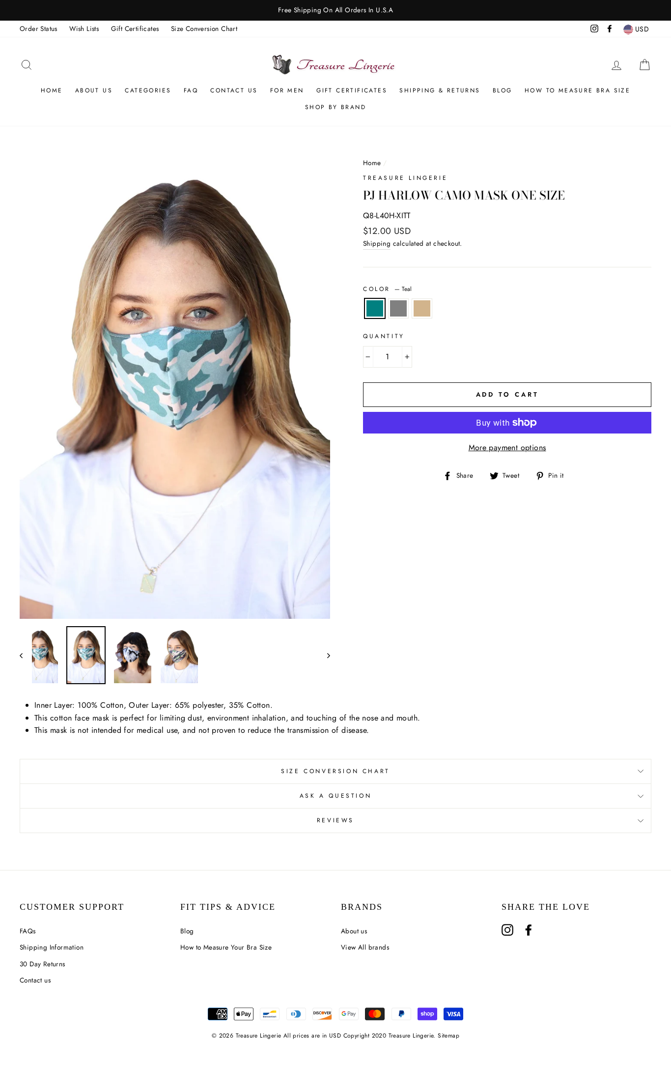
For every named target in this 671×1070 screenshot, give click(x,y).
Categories (148, 90)
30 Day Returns (42, 964)
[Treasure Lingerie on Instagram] (507, 930)
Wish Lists (84, 28)
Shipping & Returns (439, 90)
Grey (398, 308)
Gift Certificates (135, 28)
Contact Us (233, 90)
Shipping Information (52, 947)
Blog (502, 90)
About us (93, 90)
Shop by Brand (335, 107)
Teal (375, 308)
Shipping (377, 243)
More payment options (507, 447)
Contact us (35, 980)
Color (387, 289)
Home (52, 90)
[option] (335, 10)
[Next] (324, 655)
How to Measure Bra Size (577, 90)
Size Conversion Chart (204, 28)
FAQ (191, 90)
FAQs (28, 931)
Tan (422, 308)
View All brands (365, 947)
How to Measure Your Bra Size (226, 947)
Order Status (38, 28)
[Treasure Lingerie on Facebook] (528, 930)
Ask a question (335, 795)
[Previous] (26, 655)
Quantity (384, 336)
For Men (287, 90)
